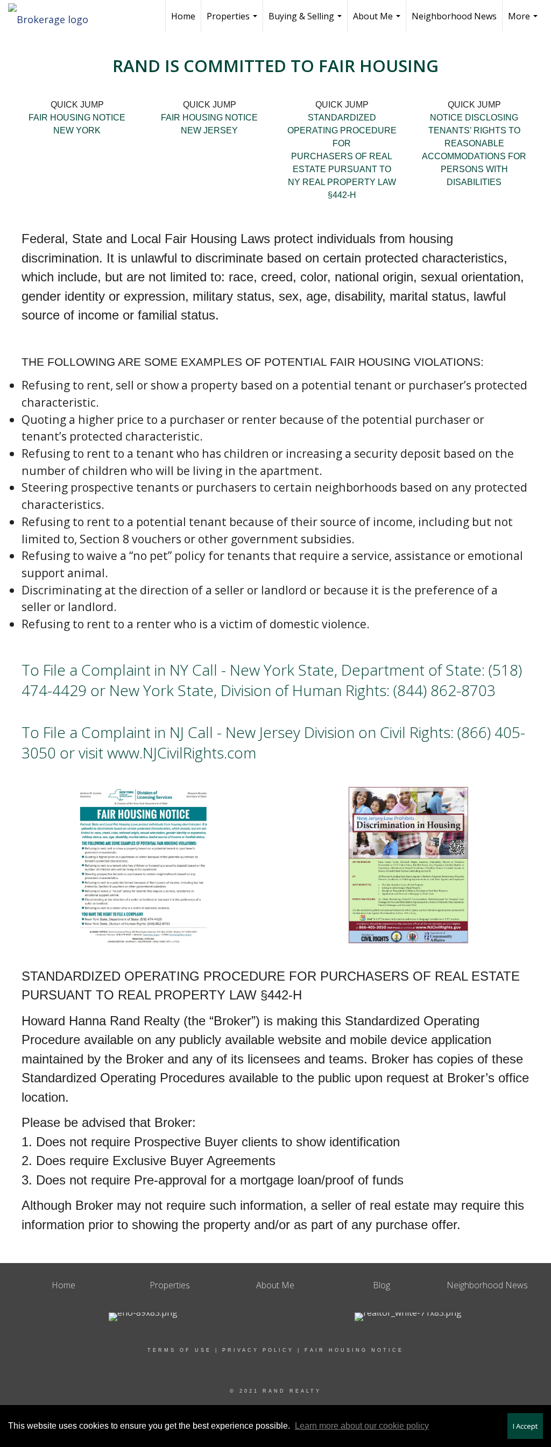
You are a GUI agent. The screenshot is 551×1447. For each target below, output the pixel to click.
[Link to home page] (53, 16)
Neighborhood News (454, 16)
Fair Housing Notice (354, 1350)
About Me (378, 21)
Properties (233, 21)
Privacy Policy (258, 1350)
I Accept (525, 1426)
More (524, 21)
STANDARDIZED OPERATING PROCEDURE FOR (342, 130)
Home (183, 16)
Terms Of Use (179, 1350)
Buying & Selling (306, 21)
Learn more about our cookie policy (362, 1425)
